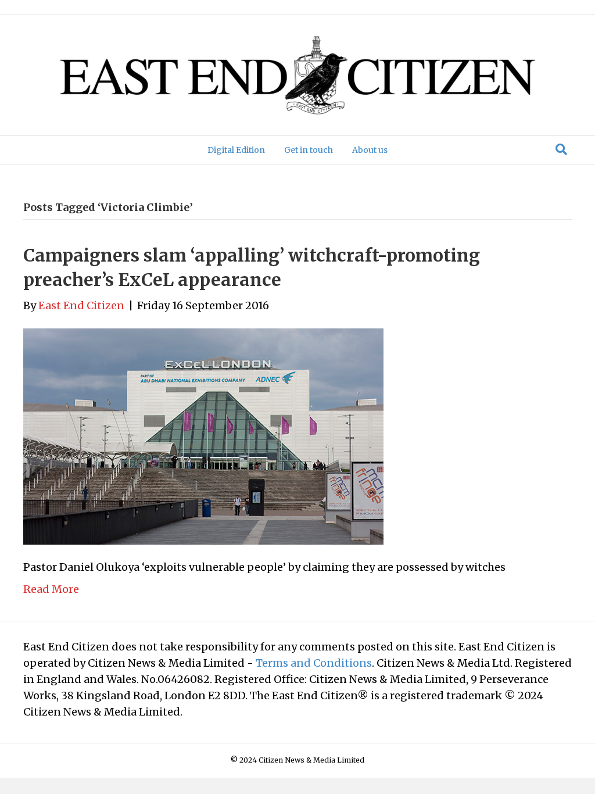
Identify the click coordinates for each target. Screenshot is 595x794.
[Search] (561, 149)
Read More (51, 589)
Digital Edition (236, 150)
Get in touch (308, 150)
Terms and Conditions (314, 663)
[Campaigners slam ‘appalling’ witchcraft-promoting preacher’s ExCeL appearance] (203, 435)
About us (370, 150)
